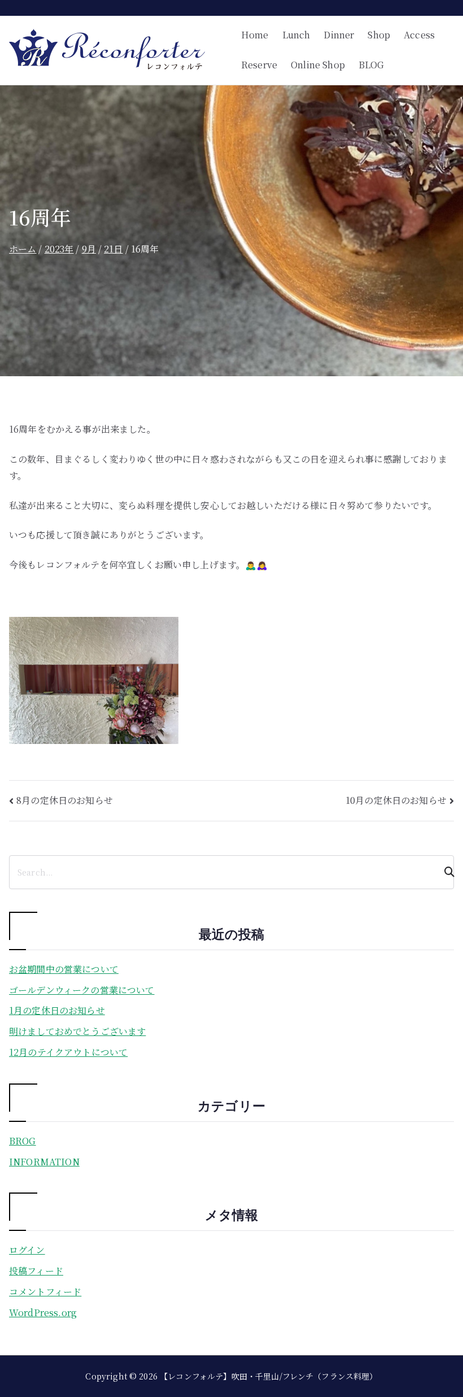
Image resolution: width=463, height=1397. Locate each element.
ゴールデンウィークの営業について (82, 989)
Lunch (296, 34)
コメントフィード (45, 1291)
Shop (379, 34)
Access (419, 34)
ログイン (27, 1249)
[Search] (444, 872)
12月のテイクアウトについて (68, 1052)
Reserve (259, 64)
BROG (22, 1140)
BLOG (372, 64)
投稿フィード (36, 1270)
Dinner (339, 34)
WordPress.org (43, 1312)
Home (255, 34)
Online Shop (318, 64)
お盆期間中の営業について (64, 969)
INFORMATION (44, 1161)
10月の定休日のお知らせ (396, 800)
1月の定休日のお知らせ (57, 1010)
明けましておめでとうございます (77, 1031)
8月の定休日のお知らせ (64, 800)
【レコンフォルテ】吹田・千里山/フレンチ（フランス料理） (268, 1376)
